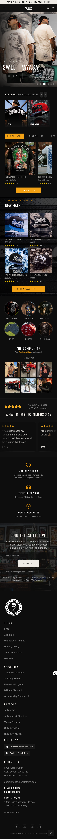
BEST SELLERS (36, 136)
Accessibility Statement (16, 696)
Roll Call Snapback (38, 275)
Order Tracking (12, 791)
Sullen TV (9, 710)
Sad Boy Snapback (13, 239)
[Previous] (3, 49)
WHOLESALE (11, 812)
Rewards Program (13, 684)
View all (27, 190)
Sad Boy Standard (46, 177)
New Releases (14, 136)
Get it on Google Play (19, 753)
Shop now (12, 76)
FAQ (6, 629)
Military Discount (13, 690)
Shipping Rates (12, 678)
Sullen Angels (11, 728)
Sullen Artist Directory (15, 716)
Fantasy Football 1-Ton (15, 177)
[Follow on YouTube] (32, 827)
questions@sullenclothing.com (20, 782)
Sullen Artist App (13, 734)
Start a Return (12, 788)
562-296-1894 (19, 775)
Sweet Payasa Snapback (40, 239)
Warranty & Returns (14, 640)
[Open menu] (4, 8)
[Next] (53, 49)
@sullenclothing (25, 352)
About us (9, 635)
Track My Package (14, 672)
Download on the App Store (21, 747)
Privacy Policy (11, 646)
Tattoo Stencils (12, 722)
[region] (28, 49)
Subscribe (28, 563)
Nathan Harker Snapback (16, 275)
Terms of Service (13, 652)
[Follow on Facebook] (16, 827)
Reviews (8, 658)
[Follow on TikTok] (40, 827)
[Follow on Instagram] (24, 827)
